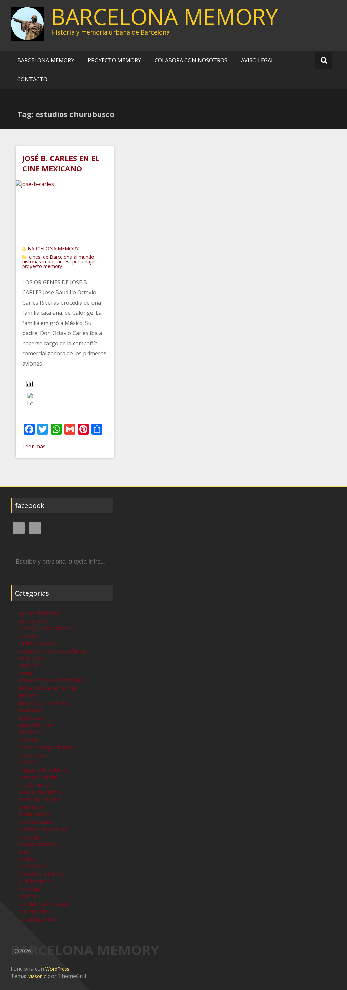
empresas (31, 717)
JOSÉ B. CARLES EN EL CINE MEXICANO (60, 163)
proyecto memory (42, 266)
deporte (29, 695)
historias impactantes (45, 261)
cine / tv (29, 665)
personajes (84, 261)
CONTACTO (32, 79)
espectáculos (35, 725)
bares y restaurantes (45, 628)
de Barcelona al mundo (68, 257)
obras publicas (37, 844)
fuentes (29, 740)
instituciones (35, 784)
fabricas (29, 732)
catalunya (31, 658)
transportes (34, 911)
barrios (28, 635)
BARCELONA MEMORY (164, 16)
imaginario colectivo (44, 769)
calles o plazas (37, 643)
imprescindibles (39, 777)
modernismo (35, 814)
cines (34, 257)
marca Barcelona (40, 792)
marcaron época (39, 799)
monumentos (36, 822)
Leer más (34, 446)
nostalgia (31, 836)
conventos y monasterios (51, 680)
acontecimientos (40, 613)
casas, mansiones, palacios (53, 650)
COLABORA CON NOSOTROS (191, 60)
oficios (27, 859)
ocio (24, 851)
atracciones (33, 620)
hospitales (32, 754)
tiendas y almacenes (44, 903)
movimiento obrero (43, 829)
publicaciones (36, 881)
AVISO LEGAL (257, 60)
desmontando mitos (44, 702)
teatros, (29, 896)
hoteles (28, 762)
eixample (30, 710)
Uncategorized (37, 918)
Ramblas (30, 889)
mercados (31, 807)
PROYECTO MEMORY (114, 60)
